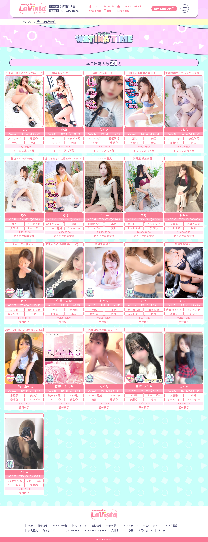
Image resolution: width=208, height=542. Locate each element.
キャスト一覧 (59, 525)
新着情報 (43, 525)
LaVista (108, 539)
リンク (161, 530)
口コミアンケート (69, 530)
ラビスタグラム (129, 525)
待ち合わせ (49, 530)
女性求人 (116, 530)
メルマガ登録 (170, 525)
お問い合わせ (145, 530)
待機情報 (111, 525)
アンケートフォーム (95, 530)
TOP (30, 525)
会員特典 (33, 530)
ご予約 (129, 530)
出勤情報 (96, 525)
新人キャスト (79, 525)
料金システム (150, 525)
